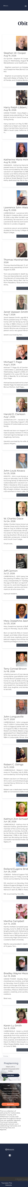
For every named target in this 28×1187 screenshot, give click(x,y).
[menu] (25, 6)
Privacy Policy (22, 1181)
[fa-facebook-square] (10, 1155)
